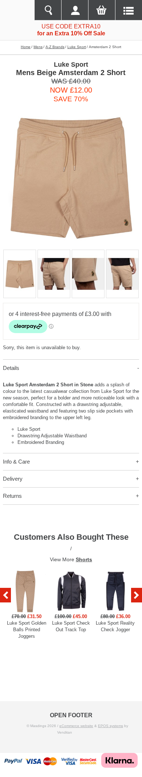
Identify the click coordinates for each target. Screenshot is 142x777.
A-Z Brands (55, 47)
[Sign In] (74, 10)
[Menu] (128, 10)
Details (11, 368)
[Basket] (101, 10)
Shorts (84, 559)
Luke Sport (76, 47)
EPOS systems (110, 726)
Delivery (13, 479)
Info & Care (16, 461)
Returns (12, 496)
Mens (38, 47)
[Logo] (17, 10)
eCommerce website (76, 726)
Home (26, 47)
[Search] (47, 10)
